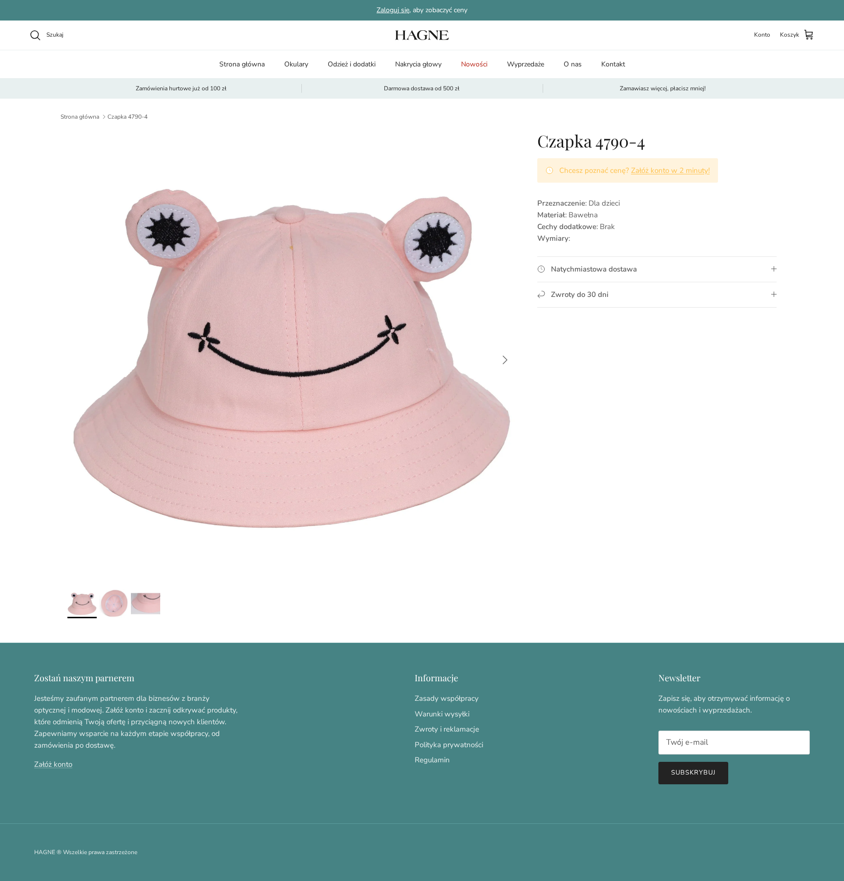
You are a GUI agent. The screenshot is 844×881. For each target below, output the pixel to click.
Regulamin (432, 760)
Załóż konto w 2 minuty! (670, 170)
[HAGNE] (422, 35)
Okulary (296, 64)
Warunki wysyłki (442, 714)
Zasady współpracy (447, 698)
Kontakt (613, 64)
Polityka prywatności (449, 745)
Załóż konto (53, 764)
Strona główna (242, 64)
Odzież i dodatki (352, 64)
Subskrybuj (693, 772)
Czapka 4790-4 (127, 117)
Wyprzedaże (525, 64)
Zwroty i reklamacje (447, 729)
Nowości (474, 64)
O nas (573, 64)
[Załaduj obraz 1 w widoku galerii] (291, 355)
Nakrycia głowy (418, 64)
